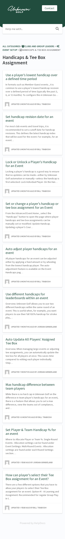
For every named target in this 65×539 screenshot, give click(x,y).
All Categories (11, 46)
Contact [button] (49, 8)
